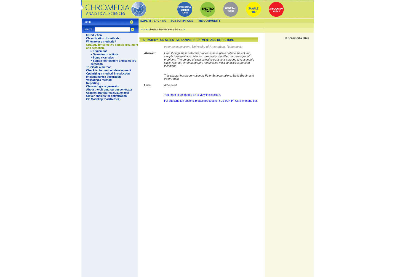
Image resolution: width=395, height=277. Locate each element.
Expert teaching (153, 20)
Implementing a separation (103, 76)
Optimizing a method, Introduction (108, 73)
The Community (208, 20)
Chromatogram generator (103, 86)
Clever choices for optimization (106, 96)
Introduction (94, 35)
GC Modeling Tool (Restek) (103, 99)
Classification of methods (102, 38)
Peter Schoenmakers (177, 46)
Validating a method (99, 80)
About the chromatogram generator (109, 89)
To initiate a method (98, 67)
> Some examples (102, 57)
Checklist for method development (108, 70)
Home (144, 29)
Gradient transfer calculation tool (107, 92)
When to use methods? (101, 41)
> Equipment (99, 51)
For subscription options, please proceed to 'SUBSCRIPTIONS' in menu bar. (211, 100)
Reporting (92, 83)
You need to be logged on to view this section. (192, 94)
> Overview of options (105, 54)
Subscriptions (182, 20)
